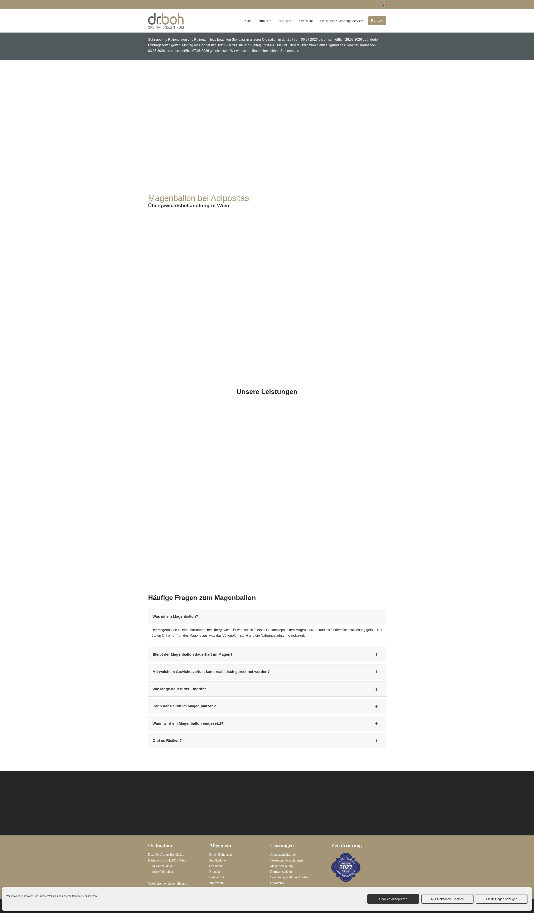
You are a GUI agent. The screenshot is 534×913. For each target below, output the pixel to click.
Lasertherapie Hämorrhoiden (289, 877)
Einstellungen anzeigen (501, 899)
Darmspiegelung (281, 871)
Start (248, 21)
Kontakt (377, 20)
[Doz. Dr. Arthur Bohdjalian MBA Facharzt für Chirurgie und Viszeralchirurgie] (166, 21)
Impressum (216, 883)
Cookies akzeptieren (393, 899)
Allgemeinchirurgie (283, 854)
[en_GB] (384, 4)
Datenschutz (217, 877)
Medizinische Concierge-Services (341, 21)
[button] (270, 20)
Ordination (306, 21)
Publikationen (218, 860)
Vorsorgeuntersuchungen (286, 860)
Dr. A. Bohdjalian (221, 854)
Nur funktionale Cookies (447, 899)
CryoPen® (277, 883)
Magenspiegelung (281, 866)
